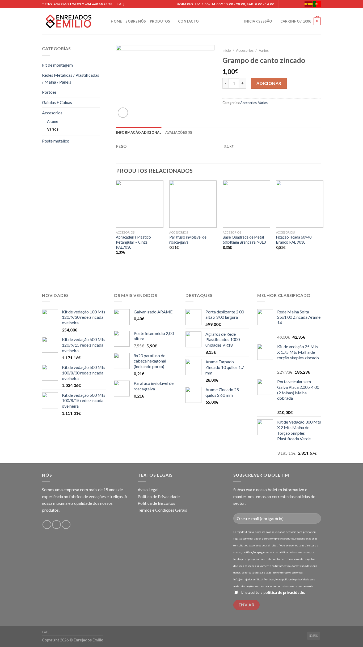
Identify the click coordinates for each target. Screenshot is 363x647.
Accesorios (52, 112)
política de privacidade (283, 592)
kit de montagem (57, 64)
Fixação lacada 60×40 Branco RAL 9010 (293, 239)
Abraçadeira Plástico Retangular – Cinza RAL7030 (133, 242)
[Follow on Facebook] (283, 4)
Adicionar (268, 83)
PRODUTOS (160, 21)
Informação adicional (139, 132)
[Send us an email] (288, 4)
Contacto (188, 21)
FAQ (120, 4)
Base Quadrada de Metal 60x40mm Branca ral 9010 (244, 239)
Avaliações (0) (178, 132)
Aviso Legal (148, 489)
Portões (49, 91)
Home (116, 21)
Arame (52, 121)
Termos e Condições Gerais (162, 509)
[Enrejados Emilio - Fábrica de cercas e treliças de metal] (68, 21)
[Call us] (293, 4)
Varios (52, 129)
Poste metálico (55, 140)
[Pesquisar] (105, 21)
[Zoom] (123, 112)
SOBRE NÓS (135, 21)
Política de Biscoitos (156, 503)
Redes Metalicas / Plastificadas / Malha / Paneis (70, 78)
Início (226, 50)
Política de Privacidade (159, 496)
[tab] (139, 132)
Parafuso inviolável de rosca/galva (187, 239)
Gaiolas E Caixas (57, 102)
